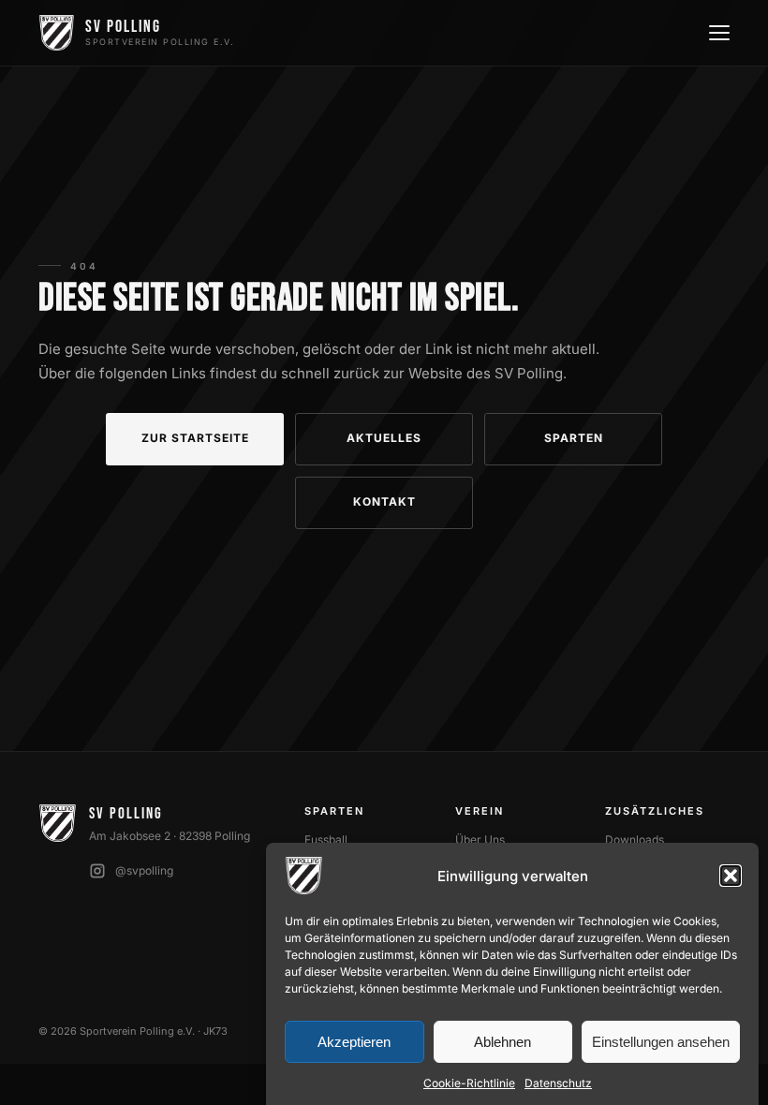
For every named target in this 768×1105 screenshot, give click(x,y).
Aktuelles (384, 438)
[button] (730, 875)
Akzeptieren (354, 1042)
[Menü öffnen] (717, 33)
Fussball (325, 839)
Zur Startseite (195, 438)
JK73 (215, 1031)
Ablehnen (502, 1042)
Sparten (573, 438)
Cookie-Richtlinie (469, 1083)
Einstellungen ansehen (661, 1042)
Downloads (634, 839)
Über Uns (480, 839)
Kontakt (384, 501)
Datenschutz (558, 1083)
